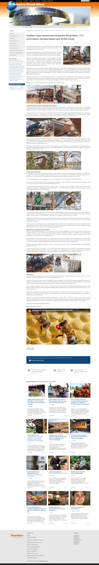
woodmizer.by (76, 538)
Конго (23, 67)
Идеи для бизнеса (15, 48)
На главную (19, 1)
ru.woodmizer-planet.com (32, 557)
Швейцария (11, 80)
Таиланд (16, 79)
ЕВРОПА (17, 60)
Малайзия (22, 68)
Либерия (14, 68)
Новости (32, 1)
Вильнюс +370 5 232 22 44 (32, 553)
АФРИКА (13, 60)
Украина (10, 74)
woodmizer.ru (76, 536)
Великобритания (12, 63)
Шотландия (11, 77)
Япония (16, 80)
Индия (14, 66)
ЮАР (19, 77)
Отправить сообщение (47, 1)
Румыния (18, 71)
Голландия (16, 64)
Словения (15, 73)
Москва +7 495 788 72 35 (32, 544)
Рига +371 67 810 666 (31, 551)
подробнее (29, 415)
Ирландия (18, 66)
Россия (14, 71)
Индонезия (11, 79)
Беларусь (18, 61)
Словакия (11, 73)
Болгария (23, 61)
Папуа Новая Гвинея (18, 70)
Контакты (37, 1)
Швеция (23, 76)
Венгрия (18, 63)
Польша (10, 71)
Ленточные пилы (14, 40)
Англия (14, 61)
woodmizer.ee (77, 541)
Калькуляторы (13, 55)
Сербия (22, 71)
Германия (11, 64)
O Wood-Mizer (14, 36)
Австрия (10, 61)
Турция (19, 73)
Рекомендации (14, 43)
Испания (22, 66)
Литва (18, 68)
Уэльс (14, 74)
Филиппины (20, 79)
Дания (20, 64)
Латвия (10, 68)
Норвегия (11, 70)
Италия (10, 67)
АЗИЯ (10, 60)
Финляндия (18, 74)
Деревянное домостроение (17, 50)
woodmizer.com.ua (77, 539)
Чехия (19, 76)
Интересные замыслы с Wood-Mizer (47, 30)
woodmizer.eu (77, 535)
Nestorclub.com (44, 561)
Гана (22, 63)
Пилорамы (13, 38)
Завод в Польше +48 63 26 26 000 (34, 542)
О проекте (25, 1)
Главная (28, 30)
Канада (14, 67)
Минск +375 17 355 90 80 (32, 549)
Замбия (10, 66)
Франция (11, 76)
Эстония (16, 77)
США (20, 60)
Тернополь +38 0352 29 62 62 (33, 546)
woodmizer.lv (76, 542)
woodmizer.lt (76, 543)
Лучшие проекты (14, 45)
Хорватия (15, 76)
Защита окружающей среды (16, 52)
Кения (17, 67)
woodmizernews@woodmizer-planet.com (35, 555)
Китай (20, 67)
